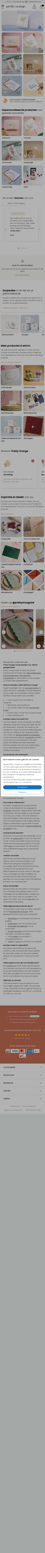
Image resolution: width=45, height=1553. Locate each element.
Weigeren (22, 792)
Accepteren (22, 787)
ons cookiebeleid (24, 782)
